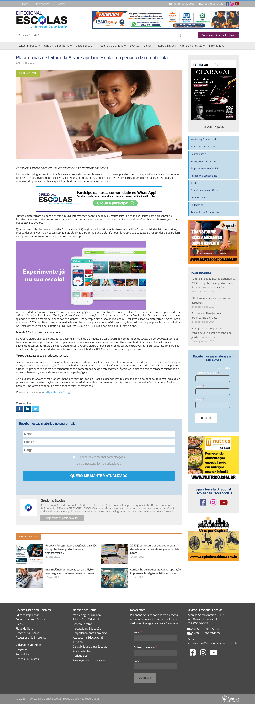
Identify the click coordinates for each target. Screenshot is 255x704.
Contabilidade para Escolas (206, 190)
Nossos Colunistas (27, 659)
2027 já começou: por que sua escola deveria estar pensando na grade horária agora (154, 549)
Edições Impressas (27, 615)
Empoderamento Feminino (205, 168)
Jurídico (195, 183)
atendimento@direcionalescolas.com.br (212, 643)
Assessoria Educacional (204, 175)
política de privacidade (107, 463)
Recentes (21, 650)
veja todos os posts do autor (62, 518)
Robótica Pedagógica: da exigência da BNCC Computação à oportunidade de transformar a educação (213, 283)
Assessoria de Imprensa (31, 637)
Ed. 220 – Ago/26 (213, 127)
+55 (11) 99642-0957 (183, 3)
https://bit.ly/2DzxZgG (58, 392)
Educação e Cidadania (203, 146)
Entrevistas (23, 654)
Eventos (134, 45)
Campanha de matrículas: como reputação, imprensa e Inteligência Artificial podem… (155, 571)
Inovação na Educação (203, 161)
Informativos (216, 45)
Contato (61, 4)
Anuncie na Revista (191, 45)
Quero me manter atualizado (99, 476)
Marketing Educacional (203, 139)
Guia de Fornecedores (56, 45)
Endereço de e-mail (207, 373)
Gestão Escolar (85, 45)
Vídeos (148, 45)
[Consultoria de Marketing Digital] (230, 698)
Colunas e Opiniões (111, 45)
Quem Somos (42, 4)
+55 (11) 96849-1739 (213, 3)
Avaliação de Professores (205, 212)
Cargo (200, 399)
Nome (200, 386)
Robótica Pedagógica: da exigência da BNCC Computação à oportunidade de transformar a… (71, 549)
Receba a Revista (166, 45)
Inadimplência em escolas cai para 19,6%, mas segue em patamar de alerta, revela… (70, 571)
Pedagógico (197, 205)
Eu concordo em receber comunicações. (100, 456)
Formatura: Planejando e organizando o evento (206, 316)
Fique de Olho (24, 628)
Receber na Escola (27, 633)
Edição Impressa (27, 45)
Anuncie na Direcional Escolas (218, 35)
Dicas (19, 624)
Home (25, 4)
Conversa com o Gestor (30, 619)
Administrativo (199, 197)
